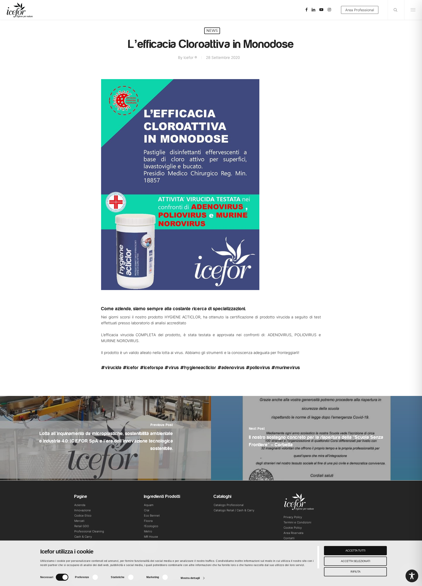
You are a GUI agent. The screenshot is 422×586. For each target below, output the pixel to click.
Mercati (79, 521)
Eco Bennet (152, 515)
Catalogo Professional (229, 505)
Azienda (79, 505)
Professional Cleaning (89, 531)
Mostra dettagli (190, 578)
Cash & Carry (83, 536)
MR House (151, 536)
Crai (146, 510)
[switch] (98, 577)
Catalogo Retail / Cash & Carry (234, 510)
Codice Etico (82, 515)
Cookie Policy (293, 527)
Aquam (148, 505)
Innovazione (82, 510)
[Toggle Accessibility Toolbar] (412, 576)
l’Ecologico (151, 526)
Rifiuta (355, 571)
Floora (148, 521)
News (212, 31)
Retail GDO (81, 526)
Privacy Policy (293, 517)
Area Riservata (293, 533)
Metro (148, 531)
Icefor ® (190, 57)
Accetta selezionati (355, 561)
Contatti (289, 538)
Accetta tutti (355, 550)
